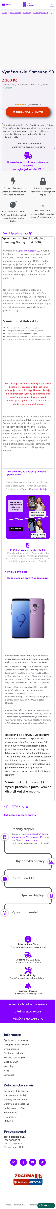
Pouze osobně (43, 210)
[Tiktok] (41, 1177)
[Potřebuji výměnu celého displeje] (27, 551)
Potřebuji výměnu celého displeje (27, 556)
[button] (51, 5)
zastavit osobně (35, 853)
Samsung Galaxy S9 (28, 253)
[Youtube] (31, 1177)
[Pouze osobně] (43, 205)
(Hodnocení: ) (34, 105)
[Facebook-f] (22, 1177)
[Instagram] (12, 1177)
